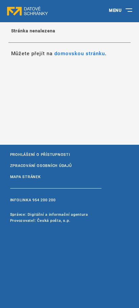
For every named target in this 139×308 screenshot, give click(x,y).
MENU (115, 10)
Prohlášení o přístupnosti (40, 154)
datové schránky (40, 11)
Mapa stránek (25, 176)
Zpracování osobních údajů (41, 165)
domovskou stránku (79, 53)
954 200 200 (43, 199)
